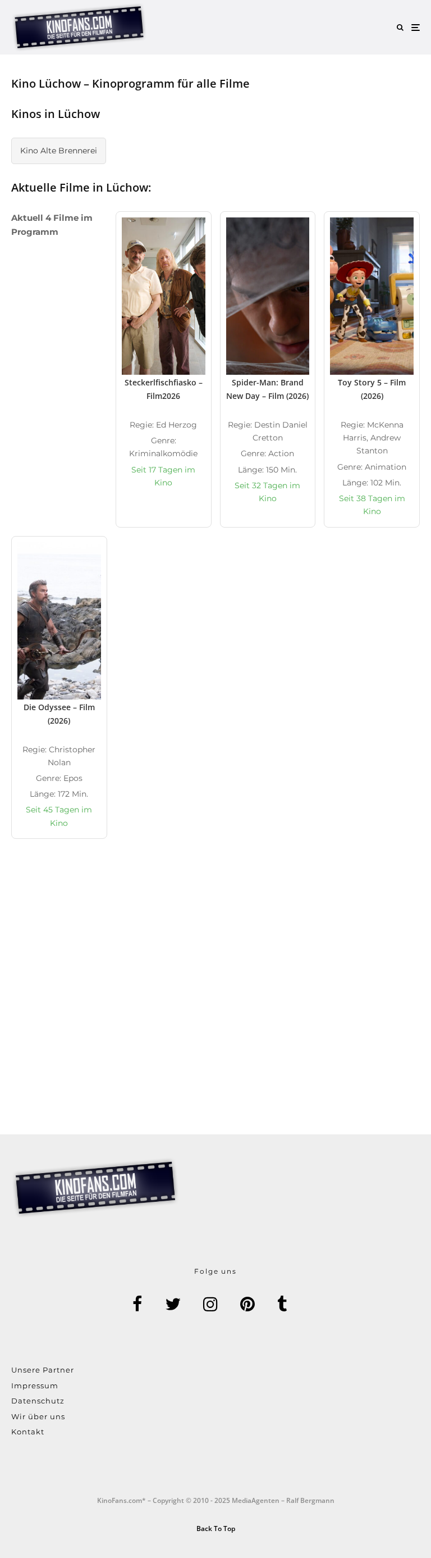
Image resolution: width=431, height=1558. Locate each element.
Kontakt (27, 1431)
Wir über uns (38, 1416)
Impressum (34, 1385)
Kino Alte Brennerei (58, 151)
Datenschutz (38, 1400)
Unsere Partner (42, 1369)
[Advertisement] (215, 968)
